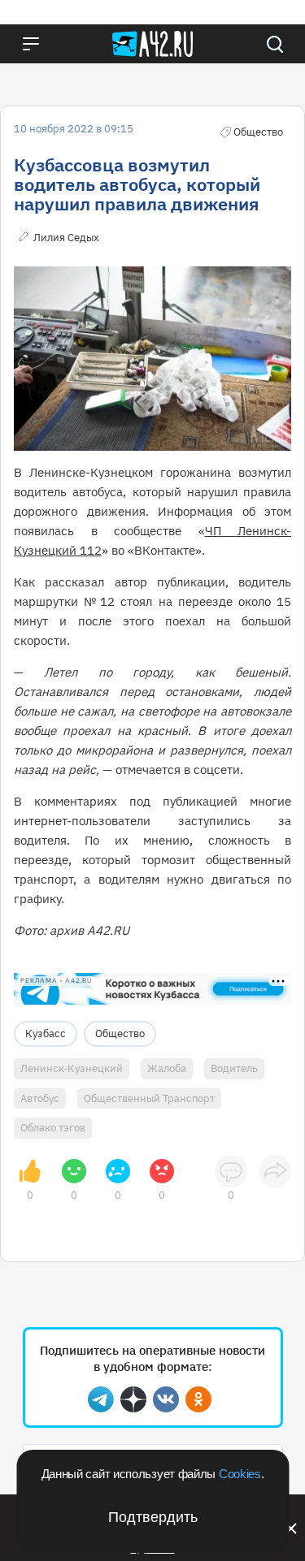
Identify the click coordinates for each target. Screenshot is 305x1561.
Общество (120, 1033)
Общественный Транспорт (149, 1098)
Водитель (234, 1068)
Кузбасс (45, 1033)
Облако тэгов (52, 1128)
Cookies (240, 1474)
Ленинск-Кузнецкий (71, 1068)
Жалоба (166, 1068)
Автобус (39, 1098)
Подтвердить (153, 1517)
